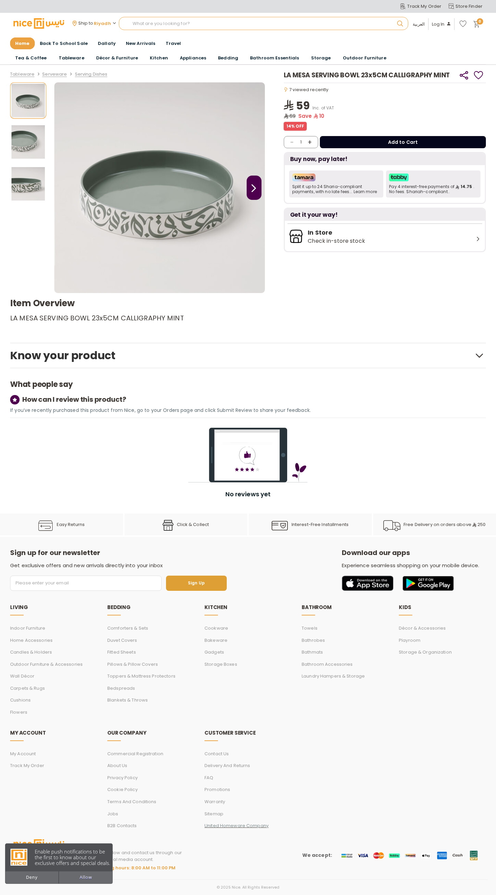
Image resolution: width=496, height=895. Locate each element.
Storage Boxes (220, 664)
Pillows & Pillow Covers (132, 664)
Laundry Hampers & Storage (333, 676)
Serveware (54, 74)
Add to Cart (403, 142)
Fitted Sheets (121, 652)
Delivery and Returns (227, 765)
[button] (336, 184)
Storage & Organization (425, 652)
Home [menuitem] (22, 43)
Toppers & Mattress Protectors (141, 676)
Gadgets (214, 652)
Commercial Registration (135, 754)
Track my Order (27, 765)
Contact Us (216, 754)
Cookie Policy (122, 789)
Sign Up (196, 583)
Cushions (20, 700)
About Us (117, 765)
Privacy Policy (122, 777)
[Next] (254, 188)
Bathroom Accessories (327, 664)
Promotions (217, 789)
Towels (310, 628)
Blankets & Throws (127, 700)
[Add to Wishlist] (478, 75)
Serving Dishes (91, 74)
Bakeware (215, 640)
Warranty (214, 801)
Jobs (112, 814)
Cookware (216, 628)
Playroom (409, 640)
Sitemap (213, 814)
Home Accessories (31, 640)
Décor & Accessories (422, 628)
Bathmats (312, 652)
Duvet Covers (122, 640)
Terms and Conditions (132, 801)
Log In (438, 24)
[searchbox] (263, 23)
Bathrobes (313, 640)
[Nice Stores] (38, 23)
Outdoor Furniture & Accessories (46, 664)
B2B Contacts (122, 825)
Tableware (22, 74)
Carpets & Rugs (27, 688)
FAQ (208, 777)
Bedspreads (121, 688)
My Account (23, 754)
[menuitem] (64, 43)
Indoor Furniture (27, 628)
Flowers (18, 712)
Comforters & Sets (127, 628)
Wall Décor (22, 676)
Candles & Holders (31, 652)
